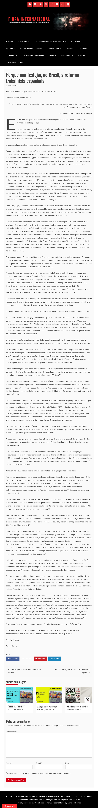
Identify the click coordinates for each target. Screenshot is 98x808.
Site (67, 763)
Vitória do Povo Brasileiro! (77, 706)
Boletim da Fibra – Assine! (31, 48)
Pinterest (41, 658)
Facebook (13, 658)
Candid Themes (74, 803)
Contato (81, 55)
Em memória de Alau (14, 62)
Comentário (11, 731)
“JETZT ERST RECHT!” (16, 706)
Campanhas (66, 55)
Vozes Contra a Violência (33, 55)
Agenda (9, 48)
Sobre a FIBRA (24, 42)
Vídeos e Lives (53, 48)
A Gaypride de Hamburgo (47, 706)
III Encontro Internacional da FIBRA (51, 42)
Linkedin (55, 658)
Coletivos (83, 48)
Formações (10, 55)
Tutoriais (70, 48)
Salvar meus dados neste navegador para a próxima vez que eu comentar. (39, 773)
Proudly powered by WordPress (31, 803)
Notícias (9, 42)
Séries (51, 55)
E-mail (39, 763)
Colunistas (75, 42)
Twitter (27, 658)
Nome (9, 763)
